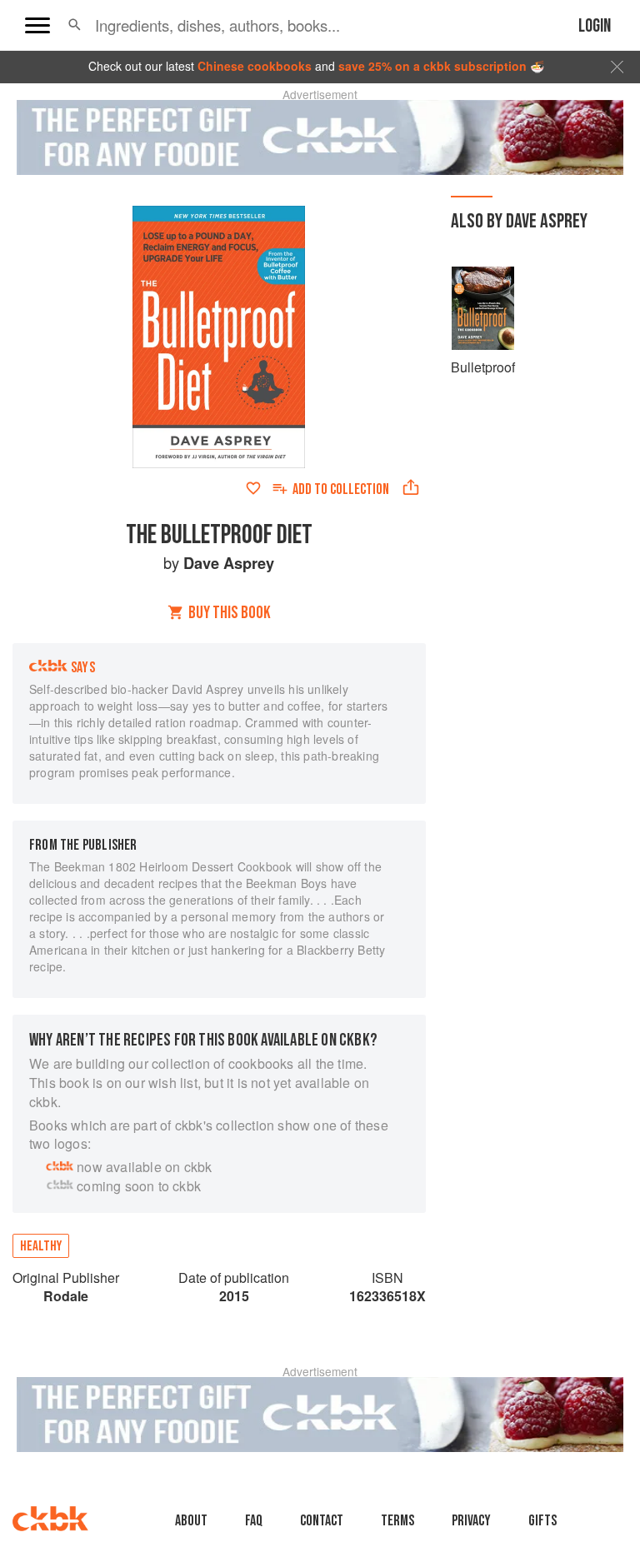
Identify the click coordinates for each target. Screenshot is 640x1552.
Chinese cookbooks (255, 65)
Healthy (41, 1246)
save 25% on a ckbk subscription (432, 65)
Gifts (542, 1521)
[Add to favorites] (253, 488)
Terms (397, 1521)
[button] (74, 25)
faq (253, 1521)
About (191, 1521)
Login (594, 26)
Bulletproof (483, 367)
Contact (321, 1521)
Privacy (471, 1521)
